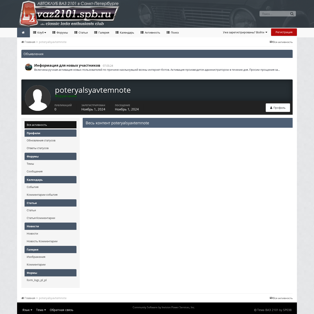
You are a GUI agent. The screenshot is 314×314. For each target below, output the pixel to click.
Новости (32, 233)
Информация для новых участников (67, 65)
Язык (26, 310)
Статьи (83, 32)
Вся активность (37, 125)
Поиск (174, 32)
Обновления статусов (41, 140)
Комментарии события (42, 195)
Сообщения (35, 171)
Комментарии (36, 264)
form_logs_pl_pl (37, 280)
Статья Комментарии (41, 218)
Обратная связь (61, 310)
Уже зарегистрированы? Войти (244, 32)
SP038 (287, 310)
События (32, 187)
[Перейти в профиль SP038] (28, 67)
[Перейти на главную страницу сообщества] (23, 32)
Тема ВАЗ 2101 (268, 310)
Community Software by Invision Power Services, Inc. (164, 307)
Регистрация (284, 32)
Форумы (62, 32)
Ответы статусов (37, 148)
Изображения (36, 257)
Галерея (103, 32)
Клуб (40, 32)
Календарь (126, 32)
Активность (152, 32)
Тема (40, 310)
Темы (30, 164)
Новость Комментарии (42, 241)
